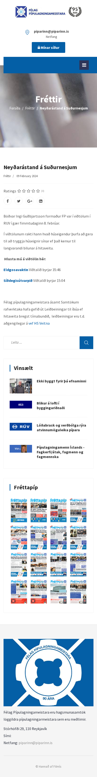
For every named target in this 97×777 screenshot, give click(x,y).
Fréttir (7, 176)
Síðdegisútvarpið (18, 280)
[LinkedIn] (41, 201)
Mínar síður (49, 47)
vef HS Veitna (39, 323)
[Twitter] (19, 201)
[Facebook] (8, 201)
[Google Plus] (30, 201)
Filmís (57, 766)
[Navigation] (84, 65)
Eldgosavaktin (16, 269)
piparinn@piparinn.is (36, 742)
